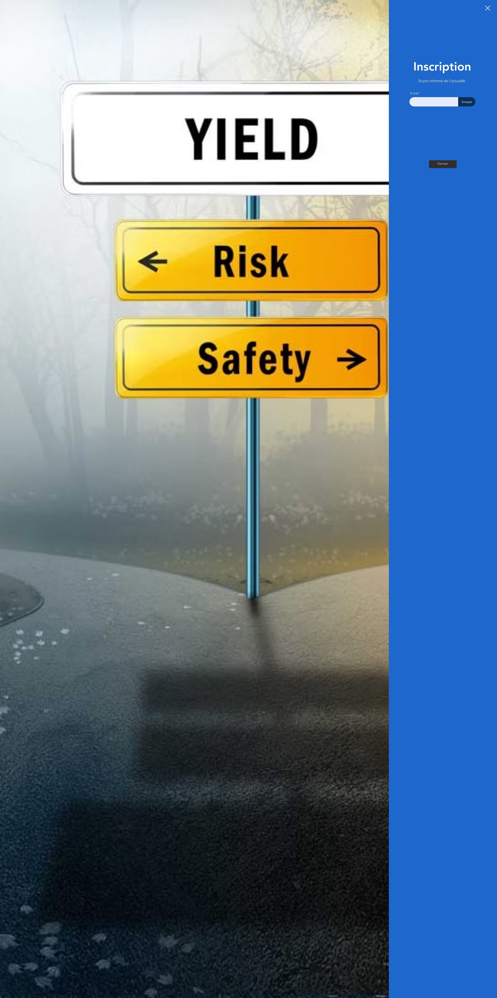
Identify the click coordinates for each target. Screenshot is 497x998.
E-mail (414, 93)
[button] (487, 8)
